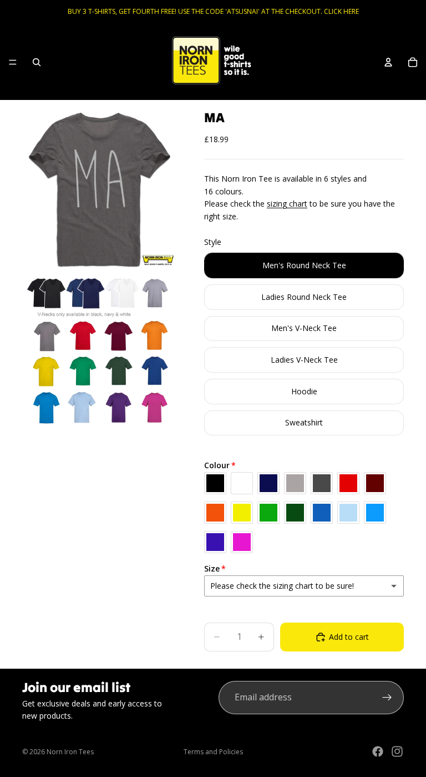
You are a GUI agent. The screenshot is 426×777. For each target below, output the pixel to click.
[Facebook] (377, 751)
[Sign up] (387, 697)
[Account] (388, 62)
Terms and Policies (213, 751)
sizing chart (287, 203)
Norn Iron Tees (70, 751)
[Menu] (13, 62)
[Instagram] (397, 751)
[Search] (36, 62)
